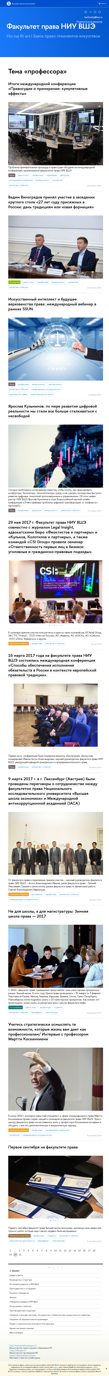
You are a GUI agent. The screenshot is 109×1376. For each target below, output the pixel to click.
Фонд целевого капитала (20, 1306)
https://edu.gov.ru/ (18, 1350)
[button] (11, 592)
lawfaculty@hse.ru (93, 17)
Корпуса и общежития (19, 1293)
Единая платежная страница (22, 1328)
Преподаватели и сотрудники (23, 1288)
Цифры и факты (16, 1275)
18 (94, 1250)
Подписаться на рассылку (89, 21)
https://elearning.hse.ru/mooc (22, 1355)
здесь (56, 1367)
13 (70, 1250)
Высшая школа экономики (23, 3)
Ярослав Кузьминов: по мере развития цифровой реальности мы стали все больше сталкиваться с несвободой (52, 411)
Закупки (13, 1297)
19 (10, 1254)
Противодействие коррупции (22, 1310)
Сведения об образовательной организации (29, 1319)
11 (60, 1250)
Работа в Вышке (16, 1332)
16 (84, 1250)
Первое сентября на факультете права (43, 1147)
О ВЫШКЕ (15, 1271)
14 (75, 1250)
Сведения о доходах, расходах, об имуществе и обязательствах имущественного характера (50, 1315)
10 (55, 1250)
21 (20, 1254)
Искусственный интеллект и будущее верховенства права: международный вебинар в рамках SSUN (52, 304)
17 (89, 1250)
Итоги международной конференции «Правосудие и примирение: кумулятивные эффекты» (48, 88)
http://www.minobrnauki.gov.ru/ (23, 1345)
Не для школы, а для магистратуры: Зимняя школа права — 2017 (48, 913)
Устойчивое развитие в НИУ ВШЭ (24, 1284)
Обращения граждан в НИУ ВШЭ (24, 1301)
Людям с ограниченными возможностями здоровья (32, 1323)
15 (79, 1250)
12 (65, 1250)
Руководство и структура (21, 1279)
